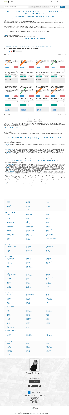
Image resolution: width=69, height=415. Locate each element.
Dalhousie (8, 302)
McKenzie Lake (28, 334)
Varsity (47, 302)
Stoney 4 (47, 202)
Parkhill (27, 238)
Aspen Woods (9, 343)
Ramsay (47, 214)
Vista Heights (48, 283)
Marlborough (9, 287)
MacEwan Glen (28, 263)
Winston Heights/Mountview (51, 238)
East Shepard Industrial (10, 338)
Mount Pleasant (29, 235)
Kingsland (28, 316)
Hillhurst (27, 222)
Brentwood (8, 296)
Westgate (48, 351)
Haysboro (28, 314)
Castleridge (8, 275)
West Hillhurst (48, 235)
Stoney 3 (47, 278)
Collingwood (9, 300)
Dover (8, 248)
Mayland (27, 274)
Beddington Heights (10, 259)
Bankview (8, 218)
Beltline (8, 221)
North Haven (28, 266)
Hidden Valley (28, 258)
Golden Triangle (29, 250)
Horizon (8, 284)
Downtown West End (10, 235)
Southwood (48, 316)
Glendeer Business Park (30, 312)
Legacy (27, 319)
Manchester (28, 229)
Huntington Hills (29, 259)
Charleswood (9, 298)
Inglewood (28, 225)
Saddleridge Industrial (30, 288)
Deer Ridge (8, 322)
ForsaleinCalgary (34, 401)
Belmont (8, 311)
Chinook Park (9, 320)
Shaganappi (48, 226)
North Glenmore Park (30, 350)
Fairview (27, 310)
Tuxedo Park (48, 233)
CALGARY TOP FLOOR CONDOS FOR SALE (39, 43)
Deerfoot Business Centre (11, 280)
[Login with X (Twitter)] (13, 51)
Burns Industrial (9, 225)
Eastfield (8, 250)
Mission (27, 234)
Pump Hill (47, 308)
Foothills (8, 252)
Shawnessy (48, 312)
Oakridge (27, 324)
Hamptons (28, 295)
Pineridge (28, 283)
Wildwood (48, 352)
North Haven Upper (29, 267)
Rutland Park (28, 354)
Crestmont (8, 348)
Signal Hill (47, 343)
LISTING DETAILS (8, 76)
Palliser (27, 326)
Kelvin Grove (28, 315)
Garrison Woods (29, 214)
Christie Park (9, 344)
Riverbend (48, 332)
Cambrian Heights (10, 226)
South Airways (48, 275)
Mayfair (27, 231)
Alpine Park (8, 201)
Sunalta (47, 230)
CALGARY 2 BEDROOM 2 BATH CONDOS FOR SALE (41, 44)
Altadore (8, 214)
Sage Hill (47, 259)
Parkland (27, 327)
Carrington (8, 261)
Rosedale (47, 219)
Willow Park (48, 320)
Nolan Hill (28, 264)
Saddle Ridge (28, 287)
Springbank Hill (48, 344)
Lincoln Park (28, 347)
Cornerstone (9, 279)
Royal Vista (28, 303)
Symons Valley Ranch (49, 203)
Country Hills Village (10, 263)
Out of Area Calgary (29, 203)
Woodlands (48, 323)
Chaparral (8, 319)
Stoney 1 (27, 209)
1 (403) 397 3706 (7, 81)
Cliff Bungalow (9, 230)
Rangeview (28, 206)
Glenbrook (28, 343)
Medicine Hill (28, 348)
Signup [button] (17, 50)
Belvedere (8, 203)
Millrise (27, 323)
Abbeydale (8, 273)
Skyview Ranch (48, 274)
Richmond (48, 217)
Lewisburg (28, 201)
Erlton (8, 240)
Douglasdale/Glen (10, 336)
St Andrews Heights (49, 229)
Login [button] (20, 50)
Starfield (47, 250)
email (6, 35)
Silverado (47, 314)
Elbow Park (8, 238)
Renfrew (47, 215)
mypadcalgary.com (8, 134)
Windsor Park (48, 236)
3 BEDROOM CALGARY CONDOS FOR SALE (39, 42)
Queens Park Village (29, 240)
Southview (48, 248)
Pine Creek (28, 205)
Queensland (48, 310)
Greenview (28, 215)
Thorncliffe (48, 264)
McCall (27, 277)
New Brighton (28, 336)
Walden (47, 319)
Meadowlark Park (29, 233)
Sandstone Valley (49, 261)
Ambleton (8, 202)
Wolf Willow (48, 206)
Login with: (6, 50)
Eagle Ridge (9, 326)
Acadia (8, 308)
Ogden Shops (28, 252)
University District (49, 298)
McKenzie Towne (29, 335)
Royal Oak (28, 302)
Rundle (27, 286)
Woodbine (48, 322)
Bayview (8, 310)
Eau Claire (8, 236)
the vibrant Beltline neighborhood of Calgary (36, 18)
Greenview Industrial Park (30, 217)
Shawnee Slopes (49, 311)
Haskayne (8, 206)
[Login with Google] (11, 51)
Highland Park (28, 219)
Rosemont (48, 221)
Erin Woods (9, 251)
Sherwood (48, 262)
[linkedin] (37, 386)
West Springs (48, 350)
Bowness (8, 295)
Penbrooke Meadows (49, 246)
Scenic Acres (48, 294)
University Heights (49, 299)
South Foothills (48, 336)
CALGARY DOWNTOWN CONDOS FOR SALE (11, 44)
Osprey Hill (28, 202)
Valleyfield (48, 251)
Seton (47, 334)
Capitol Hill (8, 227)
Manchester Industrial (30, 230)
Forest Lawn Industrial (30, 248)
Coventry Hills (9, 264)
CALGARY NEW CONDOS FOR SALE (10, 43)
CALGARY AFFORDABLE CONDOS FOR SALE (39, 41)
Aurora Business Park (10, 258)
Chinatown (8, 229)
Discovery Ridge (9, 351)
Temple (47, 282)
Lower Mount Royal (29, 227)
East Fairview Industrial (10, 327)
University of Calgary (49, 300)
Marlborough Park (10, 288)
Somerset (47, 315)
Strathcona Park (49, 347)
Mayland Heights (29, 275)
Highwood (28, 221)
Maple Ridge (28, 320)
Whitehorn (48, 286)
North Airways (28, 280)
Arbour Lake (9, 294)
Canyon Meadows (10, 316)
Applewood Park (9, 247)
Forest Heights (28, 246)
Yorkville (47, 324)
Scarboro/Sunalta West (50, 225)
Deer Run (8, 323)
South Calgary (48, 227)
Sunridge (47, 279)
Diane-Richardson (34, 399)
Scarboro (47, 223)
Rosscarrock (28, 352)
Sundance (47, 318)
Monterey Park (28, 279)
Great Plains (28, 251)
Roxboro (47, 222)
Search (62, 6)
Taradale (47, 280)
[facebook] (29, 386)
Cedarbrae (8, 318)
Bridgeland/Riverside (10, 222)
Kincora (27, 261)
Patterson (28, 351)
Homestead (9, 207)
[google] (32, 386)
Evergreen (28, 308)
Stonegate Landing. (49, 277)
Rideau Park (48, 218)
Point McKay (28, 239)
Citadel (8, 299)
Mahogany (28, 332)
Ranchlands (28, 299)
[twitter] (34, 386)
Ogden (27, 338)
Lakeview (27, 346)
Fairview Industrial (29, 311)
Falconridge (9, 282)
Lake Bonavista (29, 318)
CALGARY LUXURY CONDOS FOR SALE (10, 42)
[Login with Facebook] (9, 51)
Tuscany (47, 296)
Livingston (28, 262)
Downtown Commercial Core (11, 233)
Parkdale (27, 236)
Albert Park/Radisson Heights (12, 246)
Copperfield (9, 334)
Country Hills (9, 262)
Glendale (27, 344)
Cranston (8, 335)
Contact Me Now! (34, 381)
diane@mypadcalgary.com (34, 397)
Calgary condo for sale (28, 129)
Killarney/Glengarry (29, 226)
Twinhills (47, 205)
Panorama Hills (48, 258)
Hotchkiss (8, 209)
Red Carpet (48, 247)
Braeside (8, 314)
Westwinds (48, 284)
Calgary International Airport (11, 274)
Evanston (8, 266)
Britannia (8, 223)
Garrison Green (9, 352)
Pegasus (27, 282)
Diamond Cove (9, 324)
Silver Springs (48, 295)
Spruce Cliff (48, 346)
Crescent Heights (9, 231)
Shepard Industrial (49, 335)
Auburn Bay (9, 332)
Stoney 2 (47, 201)
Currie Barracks (9, 350)
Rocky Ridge (28, 300)
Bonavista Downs (9, 312)
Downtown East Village (10, 234)
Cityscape (8, 277)
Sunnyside (48, 231)
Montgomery (28, 298)
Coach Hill (8, 346)
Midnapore (28, 322)
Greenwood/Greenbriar (30, 294)
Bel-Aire (8, 219)
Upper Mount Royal (49, 234)
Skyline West (48, 263)
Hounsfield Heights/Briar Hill (31, 223)
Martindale (28, 273)
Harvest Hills (9, 267)
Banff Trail (8, 217)
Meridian (27, 278)
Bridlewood (9, 315)
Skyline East (48, 273)
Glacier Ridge (9, 205)
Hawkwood (28, 296)
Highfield (27, 218)
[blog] (40, 386)
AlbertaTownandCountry (34, 400)
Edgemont (8, 303)
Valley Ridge (48, 348)
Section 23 (28, 207)
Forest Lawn (28, 247)
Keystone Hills (9, 286)
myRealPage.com (34, 408)
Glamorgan (8, 354)
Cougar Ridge (9, 347)
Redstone (28, 284)
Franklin (8, 283)
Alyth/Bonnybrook (10, 215)
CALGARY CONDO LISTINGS (8, 41)
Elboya (8, 239)
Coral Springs (9, 278)
